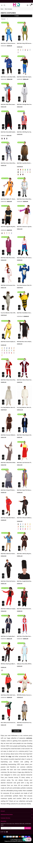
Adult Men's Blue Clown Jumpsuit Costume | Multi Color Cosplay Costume (8, 104)
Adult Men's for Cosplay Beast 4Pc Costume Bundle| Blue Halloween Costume (8, 636)
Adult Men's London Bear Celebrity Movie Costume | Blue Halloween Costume (8, 76)
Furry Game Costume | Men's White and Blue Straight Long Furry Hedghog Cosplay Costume (24, 285)
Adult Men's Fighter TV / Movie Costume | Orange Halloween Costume (8, 199)
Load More (16, 731)
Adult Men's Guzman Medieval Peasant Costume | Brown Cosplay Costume (8, 435)
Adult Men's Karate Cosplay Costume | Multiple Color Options (8, 341)
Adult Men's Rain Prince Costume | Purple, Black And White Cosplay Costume (8, 257)
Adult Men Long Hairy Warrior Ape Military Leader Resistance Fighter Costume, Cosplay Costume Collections (24, 163)
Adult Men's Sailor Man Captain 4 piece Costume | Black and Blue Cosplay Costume (24, 76)
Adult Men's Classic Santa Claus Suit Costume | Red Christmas (8, 380)
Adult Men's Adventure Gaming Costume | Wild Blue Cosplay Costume (8, 553)
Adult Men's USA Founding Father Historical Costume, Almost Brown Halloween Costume (24, 553)
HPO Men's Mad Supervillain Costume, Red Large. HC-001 (8, 663)
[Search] (4, 5)
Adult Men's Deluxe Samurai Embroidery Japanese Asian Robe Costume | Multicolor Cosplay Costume (24, 608)
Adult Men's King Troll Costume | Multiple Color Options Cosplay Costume (24, 43)
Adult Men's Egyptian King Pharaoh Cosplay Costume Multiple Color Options (8, 226)
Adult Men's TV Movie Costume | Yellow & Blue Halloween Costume (8, 43)
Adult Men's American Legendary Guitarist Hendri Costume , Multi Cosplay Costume (24, 226)
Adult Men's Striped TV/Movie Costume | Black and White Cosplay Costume (8, 490)
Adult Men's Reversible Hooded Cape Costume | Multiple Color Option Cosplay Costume (8, 132)
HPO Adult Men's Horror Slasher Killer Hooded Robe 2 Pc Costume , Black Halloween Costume (24, 341)
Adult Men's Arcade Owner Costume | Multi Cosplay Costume (24, 722)
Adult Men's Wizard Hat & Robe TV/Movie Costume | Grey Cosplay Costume (8, 462)
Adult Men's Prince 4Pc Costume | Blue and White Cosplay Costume (24, 257)
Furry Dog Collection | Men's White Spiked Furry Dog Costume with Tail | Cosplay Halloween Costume (24, 407)
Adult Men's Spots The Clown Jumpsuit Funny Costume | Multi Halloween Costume (24, 490)
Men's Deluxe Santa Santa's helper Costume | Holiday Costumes (8, 722)
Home (2, 9)
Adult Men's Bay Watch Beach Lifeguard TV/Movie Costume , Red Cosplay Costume (8, 517)
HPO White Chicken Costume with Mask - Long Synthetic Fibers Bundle (24, 695)
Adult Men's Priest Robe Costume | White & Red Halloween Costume (24, 636)
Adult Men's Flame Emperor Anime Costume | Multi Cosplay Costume (24, 435)
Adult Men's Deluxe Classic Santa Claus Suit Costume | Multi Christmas (24, 380)
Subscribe (28, 828)
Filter (17, 15)
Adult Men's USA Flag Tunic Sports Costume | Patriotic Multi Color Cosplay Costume (24, 132)
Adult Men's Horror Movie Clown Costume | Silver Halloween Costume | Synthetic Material (24, 199)
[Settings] (27, 5)
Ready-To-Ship (5, 22)
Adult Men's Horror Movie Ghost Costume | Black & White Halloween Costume (8, 163)
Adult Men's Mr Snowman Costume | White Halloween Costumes (8, 285)
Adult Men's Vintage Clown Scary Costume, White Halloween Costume (24, 104)
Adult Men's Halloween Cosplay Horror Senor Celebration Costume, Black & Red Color (8, 608)
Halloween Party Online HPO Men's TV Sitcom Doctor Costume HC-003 (24, 663)
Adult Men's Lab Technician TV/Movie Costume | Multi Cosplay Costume (24, 462)
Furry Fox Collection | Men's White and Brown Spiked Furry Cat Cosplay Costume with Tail (8, 312)
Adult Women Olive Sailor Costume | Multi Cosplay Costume (8, 695)
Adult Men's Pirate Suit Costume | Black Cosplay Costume (8, 581)
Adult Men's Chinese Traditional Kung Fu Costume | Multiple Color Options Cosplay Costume (24, 517)
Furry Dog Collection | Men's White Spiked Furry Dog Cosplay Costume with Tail (8, 407)
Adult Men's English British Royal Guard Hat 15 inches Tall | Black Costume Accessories (24, 581)
